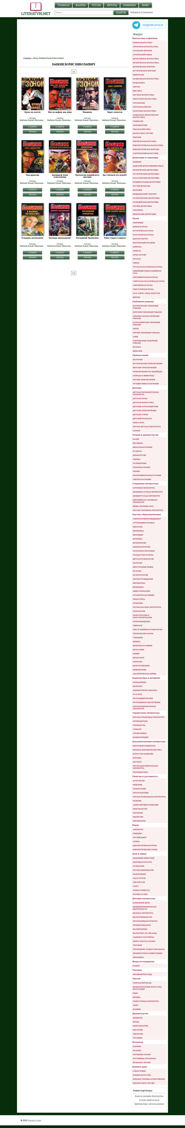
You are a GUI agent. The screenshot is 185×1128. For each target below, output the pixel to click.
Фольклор (137, 1042)
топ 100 (96, 5)
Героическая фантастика (145, 46)
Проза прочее (139, 255)
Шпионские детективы (144, 214)
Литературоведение (143, 579)
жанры (80, 5)
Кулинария (138, 866)
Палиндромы (139, 463)
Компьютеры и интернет (146, 677)
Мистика (137, 91)
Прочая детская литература (147, 426)
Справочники (139, 733)
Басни (136, 439)
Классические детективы (146, 178)
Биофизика (138, 531)
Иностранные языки (143, 567)
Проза (135, 218)
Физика (136, 641)
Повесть (137, 251)
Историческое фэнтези (144, 71)
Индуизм (137, 785)
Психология (139, 611)
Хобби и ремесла (141, 890)
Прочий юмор (139, 837)
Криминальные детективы (146, 182)
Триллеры (138, 210)
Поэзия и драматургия (145, 434)
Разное (136, 966)
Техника (137, 970)
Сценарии (138, 1034)
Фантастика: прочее (143, 133)
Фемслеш (137, 351)
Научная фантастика (143, 95)
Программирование (143, 698)
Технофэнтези (140, 125)
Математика (139, 583)
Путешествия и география (146, 383)
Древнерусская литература (146, 496)
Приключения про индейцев (147, 371)
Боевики (137, 162)
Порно (136, 328)
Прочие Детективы (142, 206)
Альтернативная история (145, 153)
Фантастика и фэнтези (144, 38)
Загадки (137, 1050)
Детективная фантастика (146, 59)
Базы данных (139, 682)
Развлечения (139, 874)
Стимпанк (138, 121)
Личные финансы (142, 925)
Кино (135, 993)
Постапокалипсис (142, 107)
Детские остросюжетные (145, 406)
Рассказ (137, 259)
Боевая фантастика (142, 42)
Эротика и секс (140, 894)
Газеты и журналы (142, 983)
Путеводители (140, 721)
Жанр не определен (143, 961)
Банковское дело (141, 903)
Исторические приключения (147, 363)
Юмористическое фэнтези (146, 149)
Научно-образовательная (146, 514)
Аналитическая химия (144, 674)
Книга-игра (138, 422)
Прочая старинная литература (148, 510)
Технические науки (143, 633)
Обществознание (141, 591)
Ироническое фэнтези (144, 67)
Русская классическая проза (147, 267)
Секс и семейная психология (147, 629)
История (137, 571)
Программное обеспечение (146, 702)
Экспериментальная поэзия (147, 475)
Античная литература (144, 488)
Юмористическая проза (145, 845)
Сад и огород (139, 878)
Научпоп (137, 762)
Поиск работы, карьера (144, 941)
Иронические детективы (145, 170)
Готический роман (142, 54)
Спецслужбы (139, 1071)
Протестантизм (141, 793)
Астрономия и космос (144, 523)
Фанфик (137, 1009)
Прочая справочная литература (148, 717)
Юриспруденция (141, 666)
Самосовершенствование (145, 805)
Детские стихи (140, 414)
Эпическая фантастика (144, 141)
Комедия (137, 833)
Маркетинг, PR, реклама (145, 933)
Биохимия (138, 535)
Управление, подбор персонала (149, 949)
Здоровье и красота (142, 862)
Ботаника (137, 539)
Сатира (136, 841)
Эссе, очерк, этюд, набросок (146, 293)
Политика (138, 603)
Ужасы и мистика (142, 129)
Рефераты (137, 625)
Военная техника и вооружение (149, 1079)
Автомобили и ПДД (142, 974)
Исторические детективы (146, 174)
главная (63, 5)
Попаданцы (139, 103)
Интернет (138, 686)
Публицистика (140, 772)
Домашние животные (143, 858)
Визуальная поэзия (142, 447)
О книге (32, 126)
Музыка (137, 997)
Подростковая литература (146, 1001)
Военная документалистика (147, 750)
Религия (137, 801)
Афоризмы (138, 223)
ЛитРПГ (136, 87)
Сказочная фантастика (144, 111)
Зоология (137, 563)
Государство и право (143, 555)
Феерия (136, 297)
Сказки (136, 430)
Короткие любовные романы (147, 312)
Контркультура (140, 239)
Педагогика (139, 599)
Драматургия (139, 455)
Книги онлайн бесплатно (149, 1095)
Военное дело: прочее (144, 1083)
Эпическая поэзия (142, 479)
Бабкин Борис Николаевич (32, 120)
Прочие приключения (144, 379)
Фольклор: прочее (142, 1062)
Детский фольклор (142, 418)
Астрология (139, 781)
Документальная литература (148, 741)
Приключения (140, 355)
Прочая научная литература (147, 607)
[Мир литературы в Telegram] (149, 28)
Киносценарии (140, 1026)
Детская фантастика (143, 402)
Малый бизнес (140, 929)
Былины (137, 1046)
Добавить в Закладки (141, 12)
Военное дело (139, 1066)
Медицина (138, 587)
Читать (32, 131)
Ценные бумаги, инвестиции (147, 953)
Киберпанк (138, 75)
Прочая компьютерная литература (144, 707)
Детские (136, 387)
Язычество (138, 817)
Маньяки (137, 190)
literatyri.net (34, 1120)
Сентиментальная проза (145, 277)
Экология (137, 662)
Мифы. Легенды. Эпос (143, 506)
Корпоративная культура (145, 921)
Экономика (138, 957)
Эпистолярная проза (143, 289)
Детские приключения (144, 410)
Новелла (137, 247)
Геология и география (144, 551)
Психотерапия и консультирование (142, 616)
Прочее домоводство (143, 870)
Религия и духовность (145, 776)
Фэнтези (137, 137)
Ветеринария (139, 543)
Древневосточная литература (148, 492)
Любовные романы (143, 301)
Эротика (137, 347)
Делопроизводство (142, 917)
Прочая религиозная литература (149, 797)
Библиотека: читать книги (149, 1103)
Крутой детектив (141, 186)
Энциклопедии (140, 737)
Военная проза (140, 227)
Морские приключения (145, 367)
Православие (139, 789)
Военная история (141, 547)
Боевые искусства (142, 1075)
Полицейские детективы (145, 202)
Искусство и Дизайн (143, 754)
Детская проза (140, 398)
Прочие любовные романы (146, 333)
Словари (137, 729)
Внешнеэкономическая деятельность (144, 908)
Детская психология (143, 559)
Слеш (135, 337)
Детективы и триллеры (145, 157)
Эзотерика (138, 813)
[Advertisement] (73, 38)
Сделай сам (139, 882)
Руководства (139, 725)
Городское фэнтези (142, 50)
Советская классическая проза (149, 281)
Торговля (137, 945)
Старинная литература (145, 483)
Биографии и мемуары (144, 746)
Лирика (137, 459)
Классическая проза (143, 235)
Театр (135, 1005)
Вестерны (137, 359)
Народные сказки (142, 1054)
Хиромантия (139, 821)
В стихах (137, 451)
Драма (136, 1022)
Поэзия (136, 471)
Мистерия (138, 1030)
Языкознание (139, 670)
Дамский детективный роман (148, 166)
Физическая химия (142, 645)
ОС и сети (137, 694)
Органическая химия (143, 595)
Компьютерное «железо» (145, 690)
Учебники (138, 637)
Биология (137, 527)
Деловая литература (143, 898)
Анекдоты (138, 829)
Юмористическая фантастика (148, 145)
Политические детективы (146, 198)
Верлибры (138, 443)
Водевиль (138, 1018)
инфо (145, 5)
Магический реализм (144, 243)
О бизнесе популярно (143, 937)
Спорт (136, 886)
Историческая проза (143, 231)
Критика (137, 758)
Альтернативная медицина (147, 519)
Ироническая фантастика (146, 63)
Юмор (135, 825)
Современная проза (143, 285)
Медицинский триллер (145, 194)
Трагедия (137, 1038)
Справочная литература (146, 712)
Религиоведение (141, 621)
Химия (136, 653)
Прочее (136, 978)
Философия (138, 649)
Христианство (140, 809)
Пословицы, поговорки (144, 1058)
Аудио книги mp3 (149, 1099)
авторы (112, 5)
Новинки (129, 5)
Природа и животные (143, 375)
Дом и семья (139, 853)
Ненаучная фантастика (145, 99)
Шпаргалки (138, 657)
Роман (136, 263)
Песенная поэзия (141, 467)
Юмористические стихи (145, 849)
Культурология (140, 575)
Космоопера (139, 83)
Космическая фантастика (146, 79)
